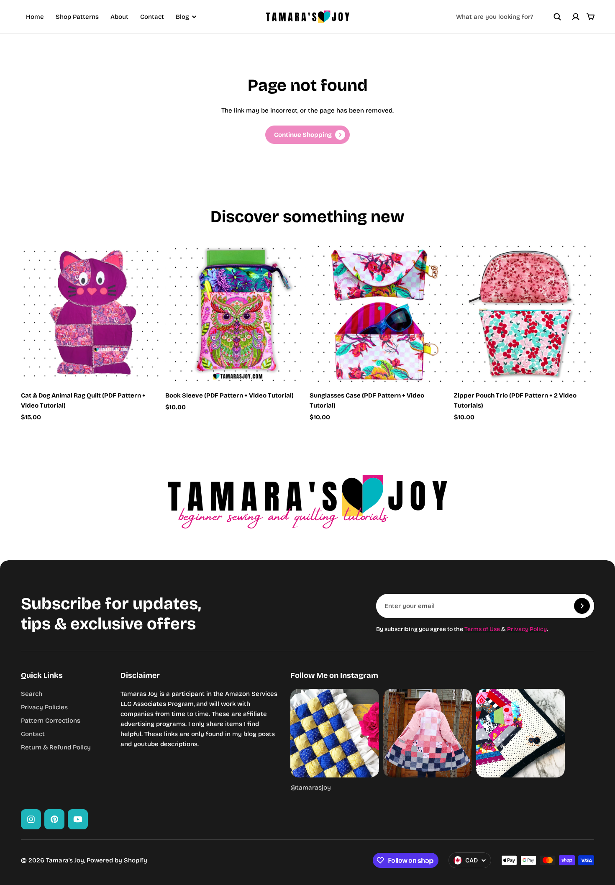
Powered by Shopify (117, 860)
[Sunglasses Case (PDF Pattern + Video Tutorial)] (380, 314)
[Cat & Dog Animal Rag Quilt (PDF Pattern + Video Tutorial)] (91, 314)
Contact (152, 17)
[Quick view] (142, 262)
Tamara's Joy (65, 860)
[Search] (557, 17)
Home (35, 17)
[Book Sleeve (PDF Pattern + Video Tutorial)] (235, 314)
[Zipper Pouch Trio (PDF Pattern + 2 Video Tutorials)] (524, 314)
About (119, 17)
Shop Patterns (77, 17)
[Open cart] (590, 16)
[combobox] (508, 17)
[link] (307, 135)
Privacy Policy (527, 629)
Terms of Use (482, 629)
